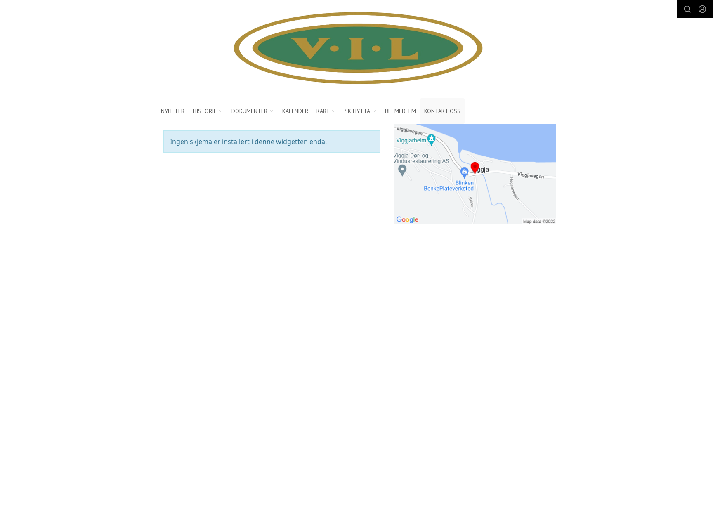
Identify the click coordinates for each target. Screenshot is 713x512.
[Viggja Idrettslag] (356, 49)
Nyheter (172, 111)
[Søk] (687, 9)
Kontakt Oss (442, 111)
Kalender (295, 111)
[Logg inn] (702, 9)
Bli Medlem (400, 111)
